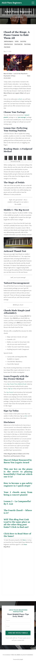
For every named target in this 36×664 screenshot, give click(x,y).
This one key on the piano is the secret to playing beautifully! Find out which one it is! (18, 473)
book (16, 384)
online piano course (8, 44)
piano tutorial (7, 47)
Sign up (10, 388)
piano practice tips (18, 44)
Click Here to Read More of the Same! (17, 535)
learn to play (23, 41)
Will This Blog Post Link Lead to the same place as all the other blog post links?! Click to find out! (17, 523)
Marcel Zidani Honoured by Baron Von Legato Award (18, 461)
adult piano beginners (8, 41)
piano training (27, 44)
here (26, 416)
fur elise (16, 41)
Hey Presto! (9, 392)
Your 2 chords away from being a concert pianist (18, 493)
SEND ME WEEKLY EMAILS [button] (18, 633)
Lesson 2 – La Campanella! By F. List (17, 502)
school (20, 99)
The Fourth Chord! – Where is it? (18, 511)
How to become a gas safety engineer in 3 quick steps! (18, 484)
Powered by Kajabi (18, 659)
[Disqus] (18, 570)
